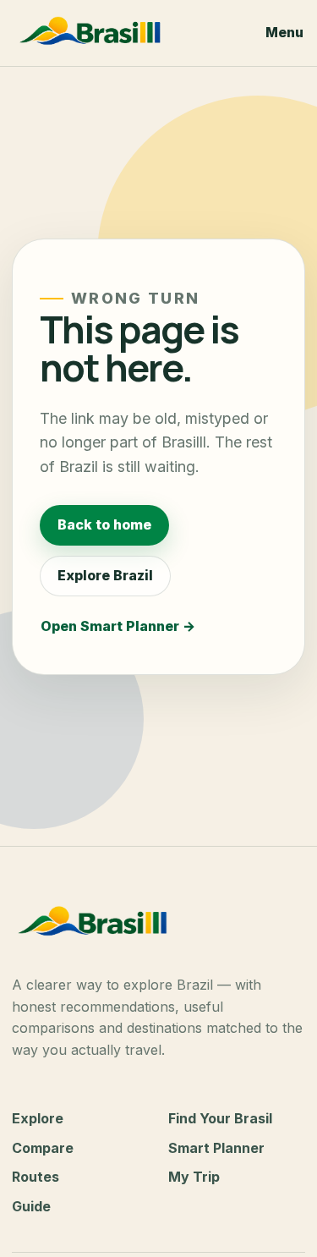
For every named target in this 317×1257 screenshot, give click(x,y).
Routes (35, 1176)
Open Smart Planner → (118, 626)
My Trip (194, 1176)
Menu (284, 32)
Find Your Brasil (220, 1118)
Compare (43, 1147)
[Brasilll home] (128, 33)
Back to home (104, 524)
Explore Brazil (105, 575)
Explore (37, 1118)
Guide (31, 1206)
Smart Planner (216, 1147)
